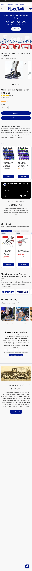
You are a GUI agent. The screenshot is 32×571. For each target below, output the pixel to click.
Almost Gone (25, 231)
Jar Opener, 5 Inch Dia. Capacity (23, 250)
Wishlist (16, 4)
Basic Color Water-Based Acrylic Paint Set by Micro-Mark (8, 164)
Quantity (3, 104)
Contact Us (22, 4)
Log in (2, 4)
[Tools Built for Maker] (16, 41)
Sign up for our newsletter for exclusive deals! (17, 1)
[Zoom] (25, 63)
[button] (16, 29)
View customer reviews (16, 355)
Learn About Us (16, 412)
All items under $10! (6, 231)
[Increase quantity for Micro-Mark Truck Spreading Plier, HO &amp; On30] (7, 107)
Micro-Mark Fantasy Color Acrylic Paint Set (23, 163)
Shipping (3, 99)
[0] (30, 9)
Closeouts (16, 231)
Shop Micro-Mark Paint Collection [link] (10, 143)
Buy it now (16, 118)
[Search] (27, 9)
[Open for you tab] (27, 566)
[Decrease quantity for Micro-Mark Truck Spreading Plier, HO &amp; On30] (2, 107)
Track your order (9, 4)
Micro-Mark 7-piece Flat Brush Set (7, 251)
